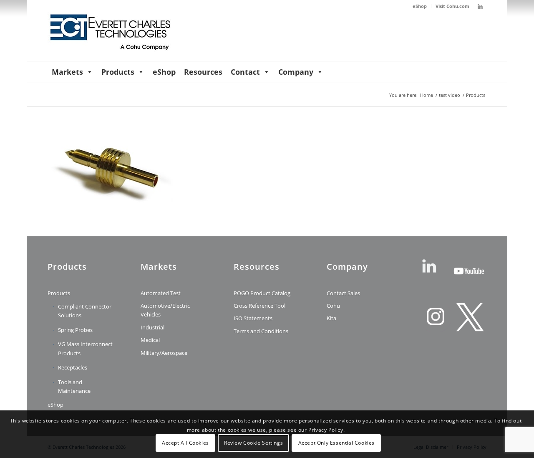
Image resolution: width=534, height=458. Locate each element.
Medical (150, 340)
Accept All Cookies (185, 443)
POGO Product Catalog (262, 293)
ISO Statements (253, 318)
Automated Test (161, 293)
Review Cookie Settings (253, 443)
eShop (420, 6)
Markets (67, 72)
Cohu (333, 305)
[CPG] (110, 37)
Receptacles (72, 367)
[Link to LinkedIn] (480, 6)
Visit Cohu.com (452, 6)
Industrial (152, 327)
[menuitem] (419, 6)
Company (295, 72)
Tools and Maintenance (74, 386)
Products (117, 72)
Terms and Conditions (261, 331)
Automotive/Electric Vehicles (165, 310)
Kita (331, 318)
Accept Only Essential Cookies (336, 443)
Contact (245, 72)
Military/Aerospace (164, 353)
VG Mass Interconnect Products (85, 348)
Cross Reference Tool (259, 305)
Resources (203, 72)
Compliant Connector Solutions (84, 311)
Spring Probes (75, 330)
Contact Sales (343, 293)
